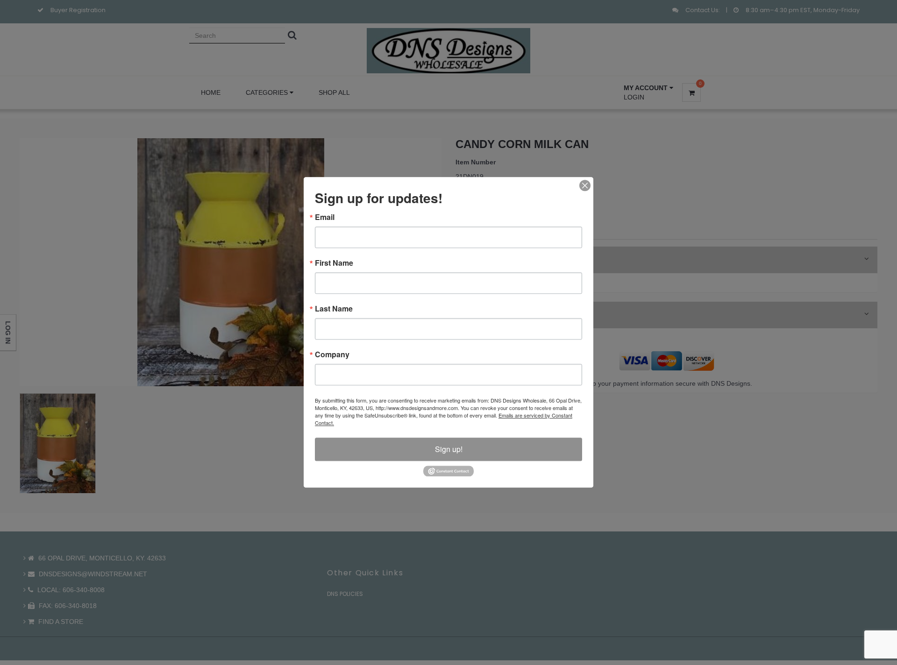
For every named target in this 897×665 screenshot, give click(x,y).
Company (332, 354)
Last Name (334, 308)
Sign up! (449, 449)
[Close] (585, 185)
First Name (334, 263)
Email (325, 217)
